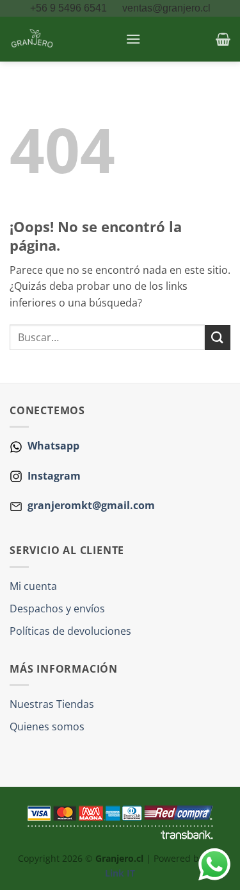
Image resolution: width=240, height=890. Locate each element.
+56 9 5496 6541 (69, 8)
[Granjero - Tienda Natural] (63, 39)
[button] (133, 39)
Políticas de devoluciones (70, 631)
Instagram (53, 476)
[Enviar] (217, 337)
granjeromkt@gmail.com (91, 505)
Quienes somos (47, 726)
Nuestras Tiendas (52, 704)
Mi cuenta (33, 586)
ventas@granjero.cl (166, 8)
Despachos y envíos (57, 608)
